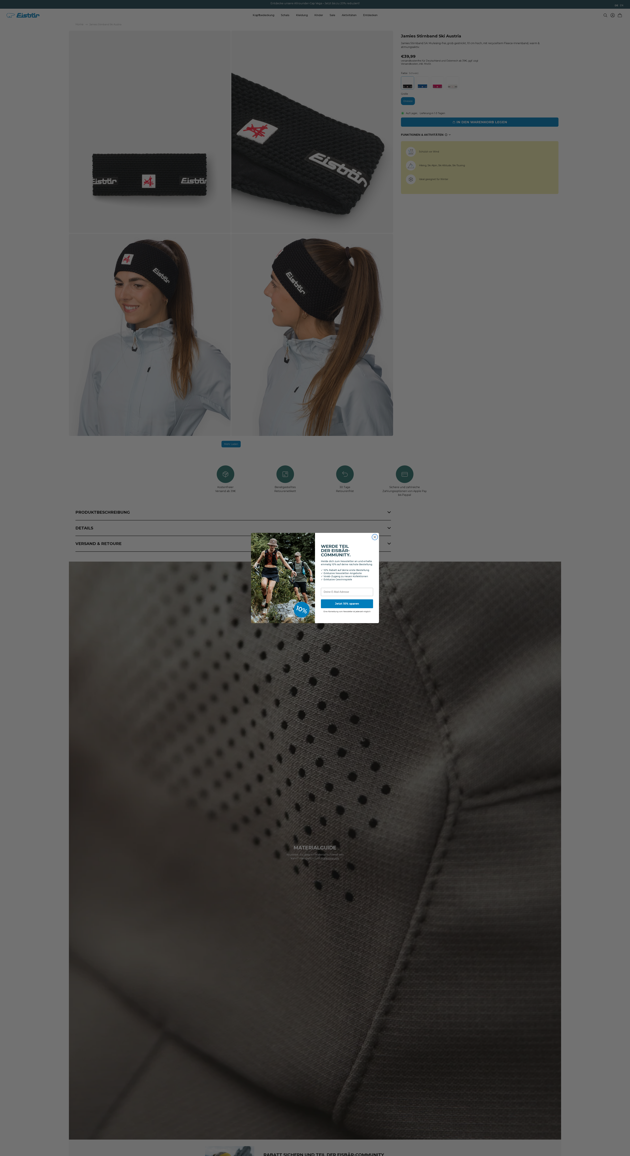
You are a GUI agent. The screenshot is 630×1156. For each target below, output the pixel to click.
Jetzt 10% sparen (347, 603)
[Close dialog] (375, 537)
